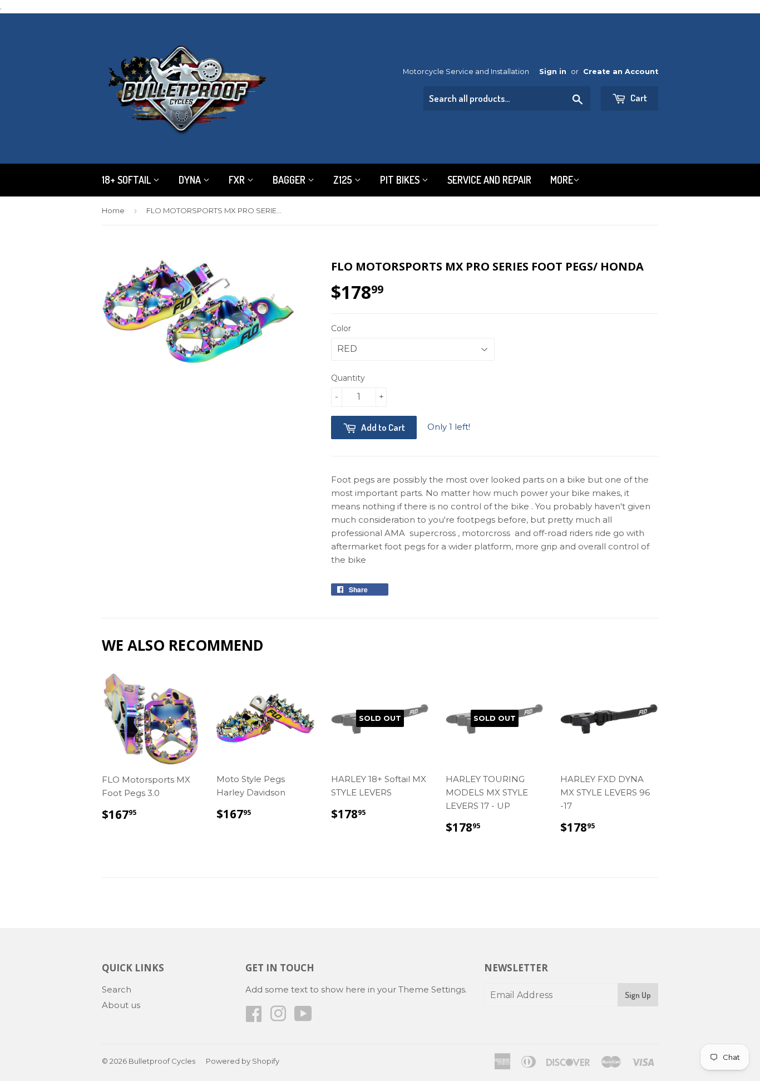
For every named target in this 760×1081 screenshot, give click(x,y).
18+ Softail (127, 180)
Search (116, 989)
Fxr (238, 180)
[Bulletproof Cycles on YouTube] (303, 1017)
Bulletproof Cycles (162, 1061)
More (561, 180)
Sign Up (638, 995)
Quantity (348, 378)
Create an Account (620, 71)
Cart (638, 98)
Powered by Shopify (242, 1061)
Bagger (290, 180)
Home (113, 210)
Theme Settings (431, 989)
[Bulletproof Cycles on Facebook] (253, 1017)
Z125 (343, 180)
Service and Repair (489, 180)
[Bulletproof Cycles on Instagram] (278, 1017)
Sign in (552, 71)
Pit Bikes (401, 180)
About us (121, 1005)
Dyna (191, 180)
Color (341, 328)
